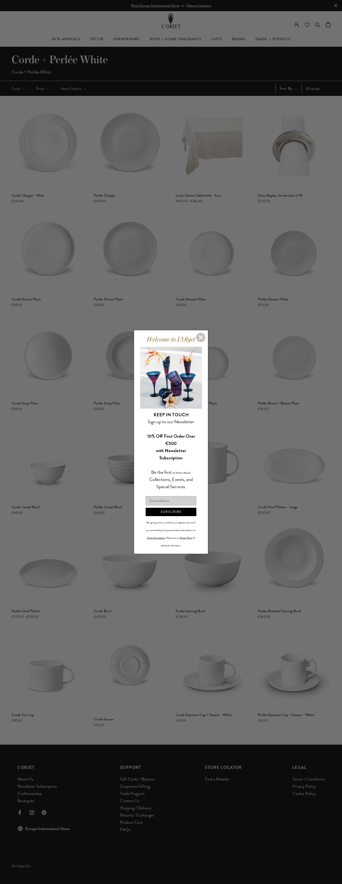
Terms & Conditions (156, 538)
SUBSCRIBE (171, 512)
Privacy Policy (186, 538)
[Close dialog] (201, 337)
